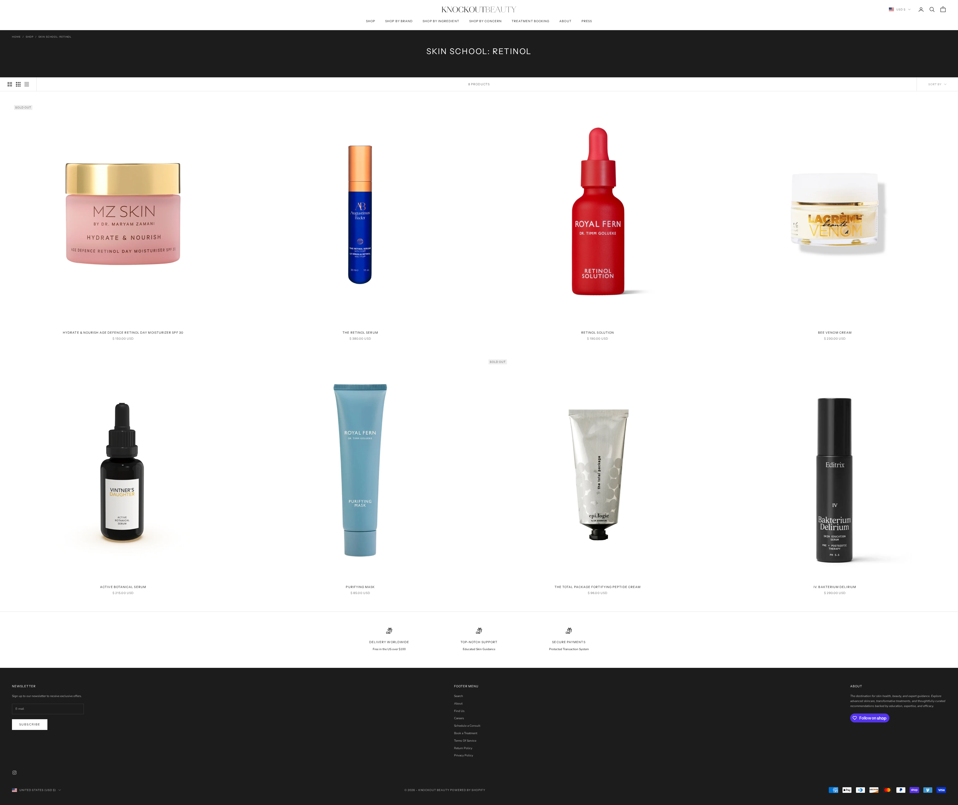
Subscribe (29, 724)
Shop (370, 21)
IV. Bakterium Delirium (835, 587)
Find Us (459, 711)
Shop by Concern (485, 21)
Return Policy (463, 748)
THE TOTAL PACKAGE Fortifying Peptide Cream (598, 587)
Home (16, 37)
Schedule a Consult (467, 726)
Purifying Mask (360, 587)
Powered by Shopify (467, 790)
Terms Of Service (465, 741)
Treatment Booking (530, 21)
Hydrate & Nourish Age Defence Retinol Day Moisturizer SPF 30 (123, 332)
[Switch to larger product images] (9, 84)
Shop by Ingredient (441, 21)
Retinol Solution (597, 332)
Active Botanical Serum (123, 587)
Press (587, 21)
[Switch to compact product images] (26, 84)
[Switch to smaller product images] (18, 84)
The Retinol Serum (360, 332)
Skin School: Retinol (54, 37)
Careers (459, 718)
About (565, 21)
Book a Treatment (465, 733)
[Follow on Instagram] (14, 772)
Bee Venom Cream (835, 332)
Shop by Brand (399, 21)
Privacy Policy (463, 755)
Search (458, 696)
